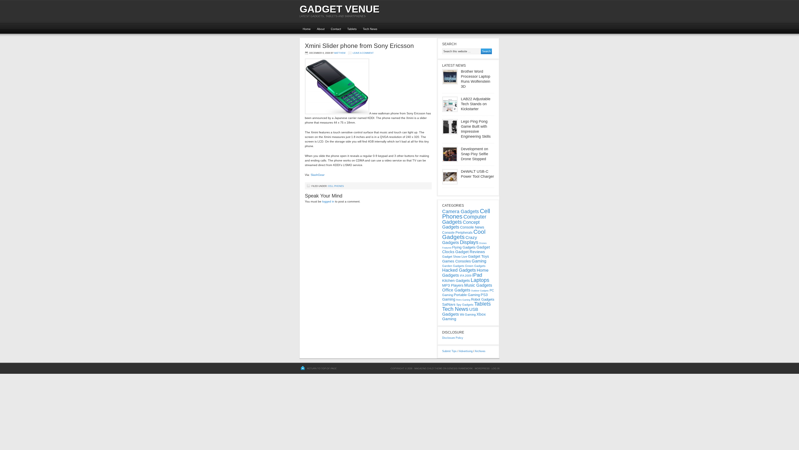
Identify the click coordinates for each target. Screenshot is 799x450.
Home (307, 29)
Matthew (339, 53)
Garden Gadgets (453, 266)
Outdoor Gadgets (480, 290)
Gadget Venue (340, 9)
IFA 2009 (465, 275)
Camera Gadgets (460, 211)
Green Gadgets (475, 266)
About (321, 29)
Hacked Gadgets (459, 270)
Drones (483, 243)
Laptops (480, 280)
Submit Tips (449, 351)
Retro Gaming (463, 300)
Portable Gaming (467, 295)
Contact (336, 29)
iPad (477, 275)
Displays (469, 242)
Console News (472, 227)
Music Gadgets (478, 285)
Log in (495, 368)
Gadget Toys (478, 256)
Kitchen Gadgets (456, 281)
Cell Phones (336, 186)
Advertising (466, 351)
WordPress (482, 368)
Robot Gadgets (482, 299)
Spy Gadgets (464, 304)
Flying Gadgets (464, 247)
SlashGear (318, 174)
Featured (446, 247)
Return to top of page (321, 368)
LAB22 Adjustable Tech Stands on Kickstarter (475, 104)
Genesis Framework (460, 368)
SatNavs (448, 304)
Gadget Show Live (454, 256)
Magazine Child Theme (428, 368)
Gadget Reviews (470, 252)
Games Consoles (456, 261)
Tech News (370, 29)
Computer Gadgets (464, 219)
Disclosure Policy (452, 337)
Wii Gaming (468, 314)
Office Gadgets (456, 290)
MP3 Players (452, 285)
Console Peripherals (457, 232)
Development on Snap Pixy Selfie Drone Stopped (474, 154)
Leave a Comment (363, 53)
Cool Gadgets (463, 234)
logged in (328, 201)
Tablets (352, 29)
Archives (480, 351)
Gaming (479, 261)
